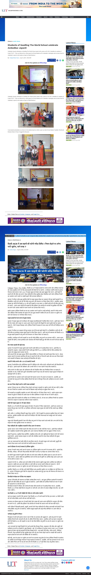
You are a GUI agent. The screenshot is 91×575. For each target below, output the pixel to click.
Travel (22, 17)
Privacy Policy (78, 573)
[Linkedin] (69, 562)
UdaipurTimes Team (14, 57)
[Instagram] (67, 562)
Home (9, 41)
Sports (45, 17)
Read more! (26, 569)
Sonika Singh (13, 249)
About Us (27, 560)
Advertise (84, 573)
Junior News (16, 41)
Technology (65, 17)
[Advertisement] (45, 28)
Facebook (22, 214)
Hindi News (16, 240)
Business (57, 17)
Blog (88, 573)
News (17, 17)
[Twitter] (64, 562)
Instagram (27, 214)
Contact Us (72, 573)
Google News (36, 214)
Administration (30, 17)
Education (39, 17)
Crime (51, 17)
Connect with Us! (68, 560)
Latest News (71, 43)
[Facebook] (62, 562)
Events (72, 17)
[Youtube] (71, 562)
